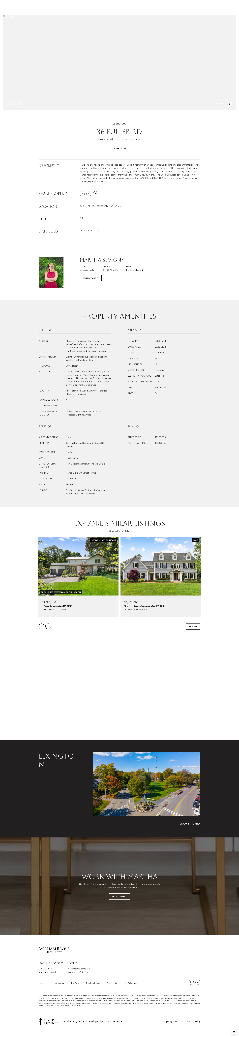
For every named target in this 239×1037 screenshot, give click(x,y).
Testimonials (112, 983)
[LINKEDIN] (191, 982)
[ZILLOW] (197, 982)
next (19, 103)
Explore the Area (190, 824)
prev (12, 103)
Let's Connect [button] (119, 896)
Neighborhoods (93, 983)
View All (193, 626)
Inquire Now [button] (119, 148)
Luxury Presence (112, 1021)
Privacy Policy (192, 1021)
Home (41, 983)
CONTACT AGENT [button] (91, 278)
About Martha (58, 983)
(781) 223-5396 (110, 270)
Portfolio (75, 983)
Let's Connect (131, 983)
